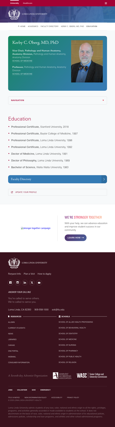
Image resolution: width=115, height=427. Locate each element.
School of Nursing (67, 345)
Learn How (74, 238)
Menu (106, 3)
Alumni (11, 322)
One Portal (13, 351)
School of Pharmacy (68, 351)
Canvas (11, 345)
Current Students (16, 328)
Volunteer (22, 390)
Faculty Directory (21, 179)
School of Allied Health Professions (76, 322)
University (14, 3)
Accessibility (56, 397)
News (10, 334)
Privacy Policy (73, 397)
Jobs (10, 390)
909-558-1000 (41, 309)
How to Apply (44, 273)
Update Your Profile (26, 192)
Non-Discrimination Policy (36, 397)
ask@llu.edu (58, 309)
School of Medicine (22, 61)
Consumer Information (19, 362)
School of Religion (67, 362)
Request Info (14, 273)
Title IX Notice (14, 397)
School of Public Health (70, 357)
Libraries (12, 339)
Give (34, 390)
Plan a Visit (29, 273)
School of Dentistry (68, 333)
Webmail (12, 357)
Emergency (45, 390)
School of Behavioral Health (72, 328)
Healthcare (27, 3)
